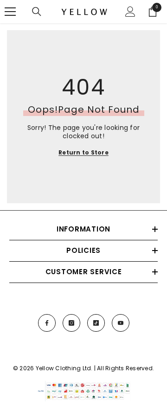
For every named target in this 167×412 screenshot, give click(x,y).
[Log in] (130, 11)
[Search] (36, 11)
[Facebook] (47, 323)
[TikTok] (96, 323)
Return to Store (83, 152)
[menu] (10, 11)
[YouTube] (120, 323)
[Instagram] (71, 323)
